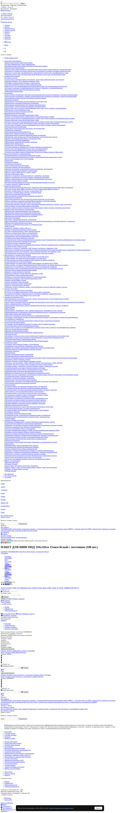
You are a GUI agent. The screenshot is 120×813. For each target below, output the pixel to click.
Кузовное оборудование (12, 76)
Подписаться (23, 524)
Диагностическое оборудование (14, 322)
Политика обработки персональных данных (61, 808)
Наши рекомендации (11, 58)
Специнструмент (9, 385)
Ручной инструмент (10, 342)
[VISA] (7, 607)
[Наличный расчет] (10, 610)
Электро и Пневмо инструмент (14, 420)
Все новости (5, 527)
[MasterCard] (8, 609)
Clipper (3, 496)
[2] (3, 584)
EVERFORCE (5, 506)
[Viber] (6, 542)
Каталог (7, 27)
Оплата (6, 33)
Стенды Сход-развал (11, 288)
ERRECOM (4, 503)
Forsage (3, 509)
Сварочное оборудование (12, 186)
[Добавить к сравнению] (2, 669)
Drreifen (3, 499)
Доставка (7, 35)
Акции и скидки (9, 30)
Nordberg (3, 620)
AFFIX (3, 487)
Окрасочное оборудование (12, 61)
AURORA (4, 490)
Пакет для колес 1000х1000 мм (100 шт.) (13, 652)
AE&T (3, 484)
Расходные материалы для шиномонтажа (17, 154)
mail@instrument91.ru (7, 19)
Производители (9, 28)
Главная (7, 25)
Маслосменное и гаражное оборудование (17, 255)
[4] (7, 584)
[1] (1, 584)
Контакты (7, 39)
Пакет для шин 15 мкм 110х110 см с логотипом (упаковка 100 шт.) (22, 676)
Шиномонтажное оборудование (14, 113)
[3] (5, 584)
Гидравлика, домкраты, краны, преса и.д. (17, 228)
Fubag (2, 512)
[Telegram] (10, 542)
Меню (6, 45)
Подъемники (8, 93)
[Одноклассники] (3, 542)
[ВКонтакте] (1, 542)
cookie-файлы (31, 808)
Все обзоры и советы (7, 707)
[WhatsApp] (8, 542)
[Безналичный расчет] (11, 786)
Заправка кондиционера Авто (14, 297)
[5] (9, 584)
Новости (7, 32)
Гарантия (7, 37)
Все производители (7, 515)
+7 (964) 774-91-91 (6, 13)
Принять (98, 808)
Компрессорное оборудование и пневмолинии (19, 209)
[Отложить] (2, 671)
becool (3, 493)
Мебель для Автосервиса (12, 460)
